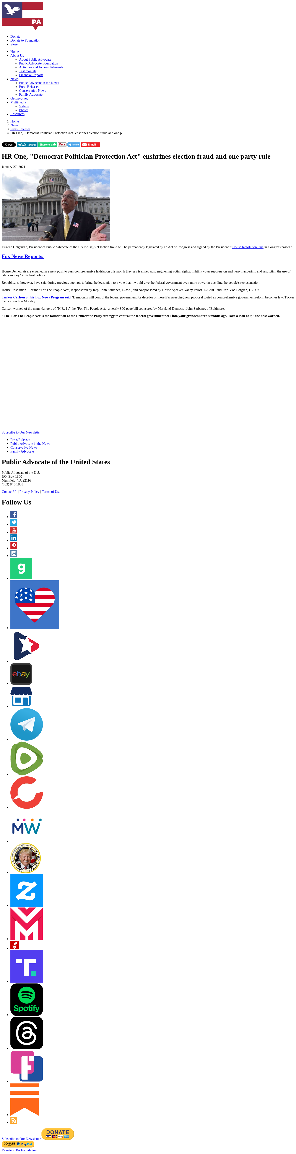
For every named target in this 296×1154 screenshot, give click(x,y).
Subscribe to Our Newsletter (21, 432)
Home (14, 51)
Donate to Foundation (25, 40)
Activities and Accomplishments (41, 67)
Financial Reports (31, 75)
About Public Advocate (35, 59)
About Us (17, 55)
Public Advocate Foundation (38, 63)
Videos (24, 106)
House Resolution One (247, 247)
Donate (15, 36)
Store (14, 44)
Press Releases (29, 87)
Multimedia (18, 102)
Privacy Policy (29, 491)
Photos (23, 110)
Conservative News (32, 90)
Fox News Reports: (23, 256)
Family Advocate (30, 94)
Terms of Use (51, 491)
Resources (17, 114)
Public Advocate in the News (39, 83)
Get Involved (19, 98)
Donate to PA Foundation (19, 1150)
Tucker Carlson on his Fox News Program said (36, 297)
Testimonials (27, 71)
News (14, 79)
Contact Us (9, 491)
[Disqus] (148, 375)
